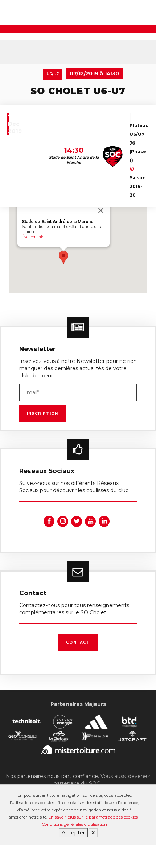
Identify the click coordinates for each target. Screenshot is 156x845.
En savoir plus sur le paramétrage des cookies (93, 817)
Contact (78, 642)
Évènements (33, 236)
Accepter (73, 832)
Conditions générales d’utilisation (74, 824)
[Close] (101, 210)
